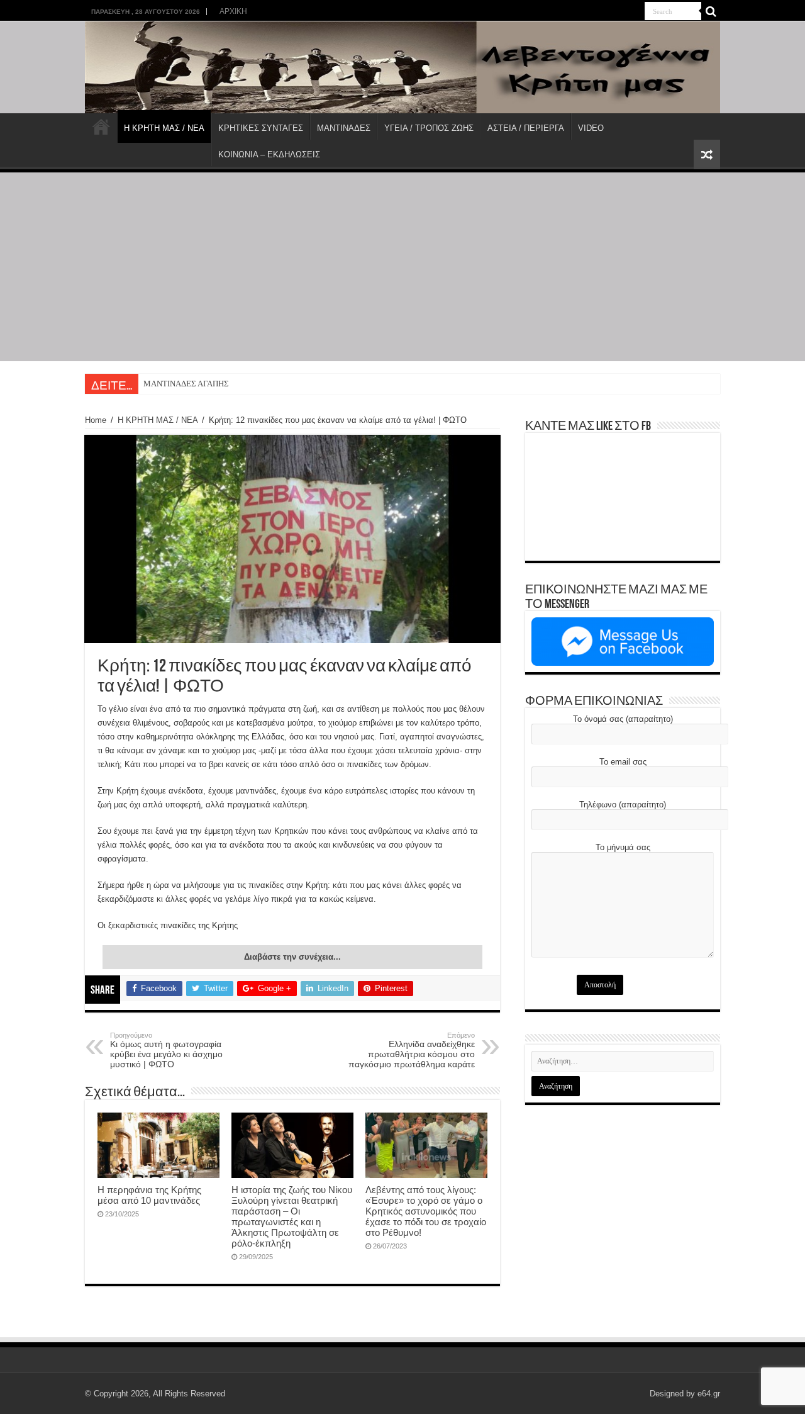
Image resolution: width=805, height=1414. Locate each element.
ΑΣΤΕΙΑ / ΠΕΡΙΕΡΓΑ (525, 128)
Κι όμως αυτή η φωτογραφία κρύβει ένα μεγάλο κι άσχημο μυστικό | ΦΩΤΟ (166, 1050)
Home (95, 420)
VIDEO (591, 128)
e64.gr (708, 1393)
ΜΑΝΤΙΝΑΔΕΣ (343, 128)
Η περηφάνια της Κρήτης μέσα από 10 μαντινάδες (149, 1195)
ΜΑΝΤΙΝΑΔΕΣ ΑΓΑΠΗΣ (186, 383)
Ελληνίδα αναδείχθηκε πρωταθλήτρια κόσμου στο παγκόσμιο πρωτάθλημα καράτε (411, 1050)
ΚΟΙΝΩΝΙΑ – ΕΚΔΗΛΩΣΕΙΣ (269, 154)
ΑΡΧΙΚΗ (233, 11)
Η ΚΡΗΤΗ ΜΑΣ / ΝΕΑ (164, 128)
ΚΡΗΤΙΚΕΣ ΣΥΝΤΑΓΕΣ (260, 128)
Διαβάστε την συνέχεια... (292, 957)
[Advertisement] (402, 267)
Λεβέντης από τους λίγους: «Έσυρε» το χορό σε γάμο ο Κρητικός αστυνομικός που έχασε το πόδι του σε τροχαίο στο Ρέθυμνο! (425, 1211)
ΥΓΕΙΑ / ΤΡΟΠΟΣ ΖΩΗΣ (429, 128)
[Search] (710, 11)
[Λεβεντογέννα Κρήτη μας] (402, 67)
